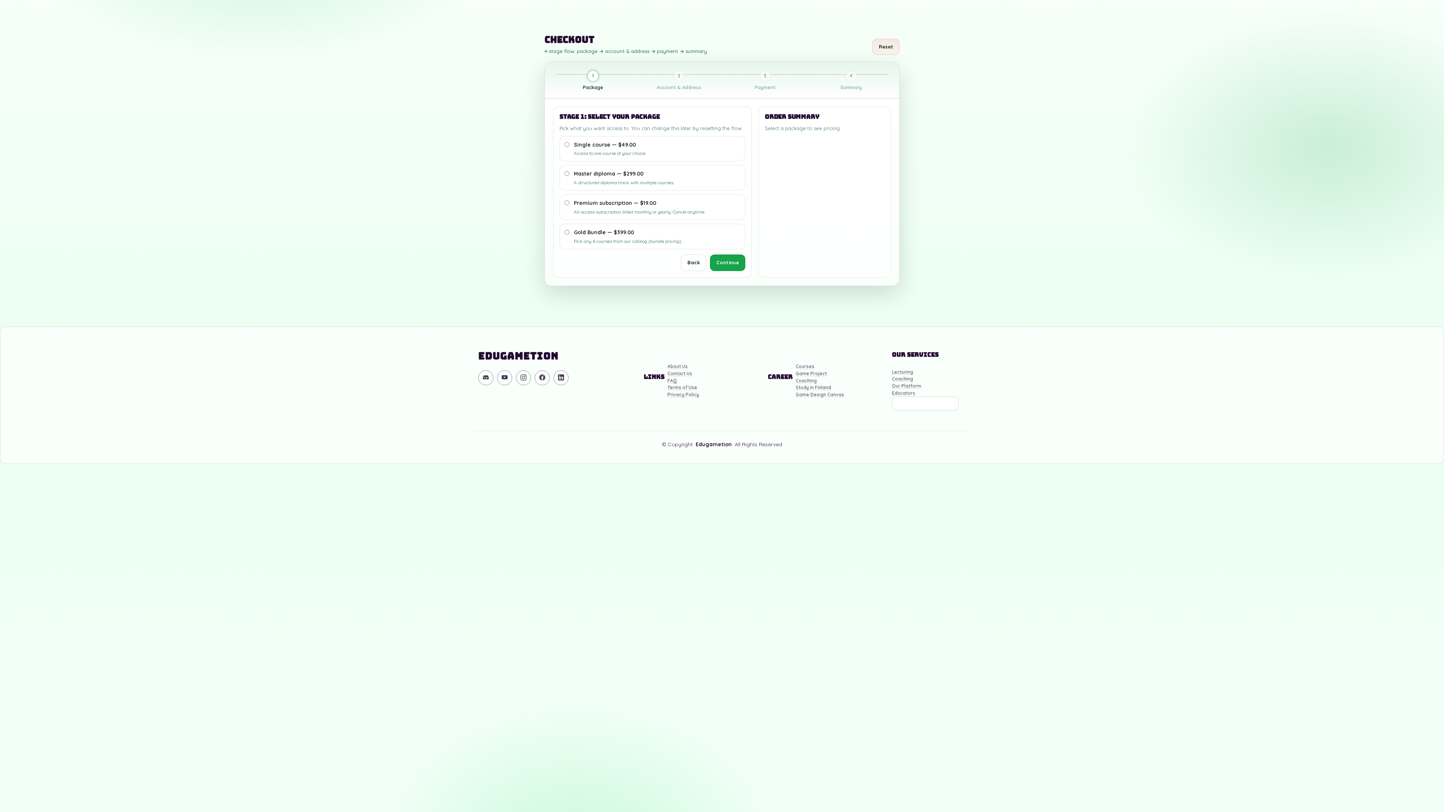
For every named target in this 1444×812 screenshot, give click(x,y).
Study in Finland (813, 387)
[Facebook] (542, 377)
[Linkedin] (561, 377)
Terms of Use (682, 387)
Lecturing (902, 372)
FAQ (672, 381)
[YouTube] (504, 377)
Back (693, 262)
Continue (727, 262)
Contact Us (679, 373)
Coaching (806, 381)
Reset (886, 47)
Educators (903, 393)
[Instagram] (523, 377)
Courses (805, 366)
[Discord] (485, 377)
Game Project (811, 373)
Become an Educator (925, 403)
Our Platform (906, 386)
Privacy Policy (683, 394)
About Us (677, 366)
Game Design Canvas (820, 394)
